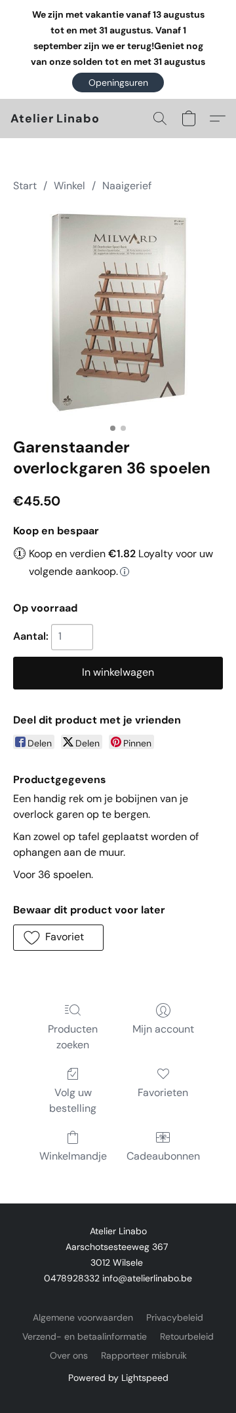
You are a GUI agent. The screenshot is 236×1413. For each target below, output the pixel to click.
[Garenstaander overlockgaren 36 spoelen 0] (118, 312)
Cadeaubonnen (163, 1156)
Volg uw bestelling (72, 1100)
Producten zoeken (73, 1037)
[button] (118, 82)
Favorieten (163, 1092)
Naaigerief (126, 186)
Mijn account (163, 1029)
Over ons (69, 1355)
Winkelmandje (73, 1156)
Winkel (69, 186)
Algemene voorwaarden (83, 1317)
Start (25, 186)
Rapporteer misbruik (144, 1355)
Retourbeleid (187, 1336)
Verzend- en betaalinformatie (84, 1336)
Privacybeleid (174, 1317)
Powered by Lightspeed (118, 1378)
